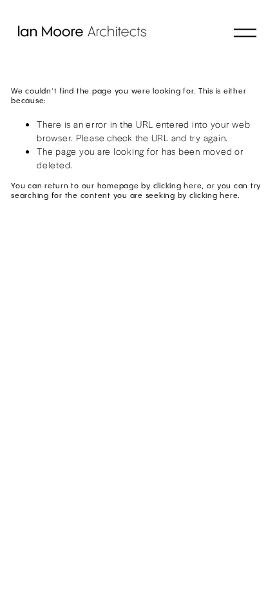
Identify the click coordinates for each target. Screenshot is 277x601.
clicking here (177, 186)
